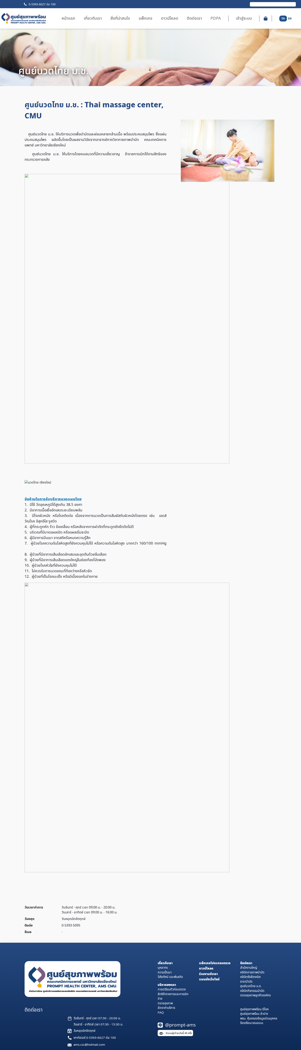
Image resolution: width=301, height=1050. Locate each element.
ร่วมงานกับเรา (208, 974)
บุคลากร (163, 967)
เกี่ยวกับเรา (165, 963)
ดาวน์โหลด (206, 968)
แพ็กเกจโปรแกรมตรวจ (215, 963)
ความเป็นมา (165, 972)
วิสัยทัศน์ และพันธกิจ (170, 977)
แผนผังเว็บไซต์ (209, 979)
